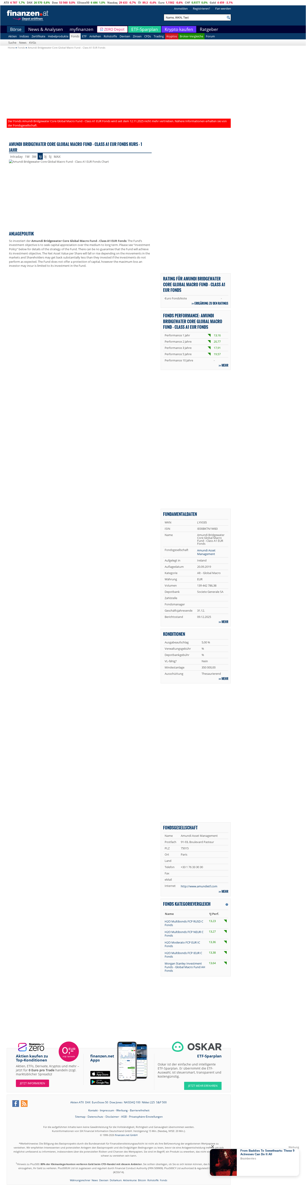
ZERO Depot (114, 29)
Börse (16, 29)
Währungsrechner (80, 1180)
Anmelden (181, 8)
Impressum (107, 1110)
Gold (213, 2)
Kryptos (171, 36)
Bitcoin (142, 1180)
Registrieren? (201, 8)
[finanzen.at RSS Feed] (24, 1103)
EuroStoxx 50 (100, 1102)
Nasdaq (112, 2)
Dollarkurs (116, 1180)
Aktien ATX (77, 1102)
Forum (210, 36)
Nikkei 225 (148, 1102)
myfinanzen (81, 29)
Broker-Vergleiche (191, 36)
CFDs (147, 36)
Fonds (75, 36)
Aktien (12, 36)
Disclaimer (112, 1117)
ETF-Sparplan (144, 29)
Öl (139, 2)
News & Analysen (45, 29)
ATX (6, 2)
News (22, 43)
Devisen (125, 36)
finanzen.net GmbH (126, 1135)
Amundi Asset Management (206, 552)
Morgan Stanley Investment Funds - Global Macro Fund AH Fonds (185, 967)
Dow (55, 2)
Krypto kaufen (179, 29)
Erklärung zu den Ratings (211, 303)
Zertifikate (38, 36)
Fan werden (223, 8)
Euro (161, 2)
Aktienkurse (130, 1180)
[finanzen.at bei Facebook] (15, 1103)
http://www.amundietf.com (199, 886)
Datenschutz (95, 1117)
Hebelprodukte (58, 36)
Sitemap (80, 1117)
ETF (84, 36)
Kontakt (93, 1110)
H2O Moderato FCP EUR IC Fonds (182, 944)
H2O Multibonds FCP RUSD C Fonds (184, 923)
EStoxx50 (83, 2)
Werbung (122, 1110)
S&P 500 (161, 1102)
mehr (225, 365)
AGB (124, 1117)
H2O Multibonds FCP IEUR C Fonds (183, 955)
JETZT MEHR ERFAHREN (203, 1086)
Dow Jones (116, 1102)
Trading (159, 36)
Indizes (24, 36)
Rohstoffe (110, 36)
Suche (12, 43)
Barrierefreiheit (139, 1110)
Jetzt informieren (32, 1083)
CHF (187, 2)
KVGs (32, 43)
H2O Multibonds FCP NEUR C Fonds (184, 933)
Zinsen (137, 36)
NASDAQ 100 (132, 1102)
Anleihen (95, 36)
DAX (29, 2)
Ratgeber (209, 29)
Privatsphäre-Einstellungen (146, 1117)
